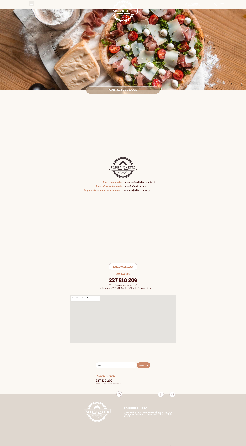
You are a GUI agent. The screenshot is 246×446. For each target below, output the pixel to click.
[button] (31, 3)
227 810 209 (104, 380)
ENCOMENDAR (123, 266)
